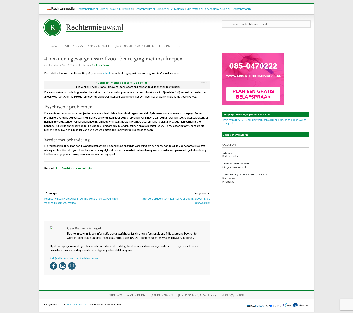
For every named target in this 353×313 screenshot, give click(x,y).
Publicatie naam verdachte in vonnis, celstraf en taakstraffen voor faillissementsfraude (81, 200)
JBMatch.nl (177, 9)
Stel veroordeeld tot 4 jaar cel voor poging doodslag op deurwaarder (176, 200)
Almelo (107, 73)
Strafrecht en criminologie (74, 168)
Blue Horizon (229, 177)
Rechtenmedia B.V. (77, 304)
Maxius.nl (115, 9)
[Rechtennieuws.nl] (83, 35)
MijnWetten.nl (195, 9)
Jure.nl (104, 9)
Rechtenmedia (230, 156)
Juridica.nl (163, 9)
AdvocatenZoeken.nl (217, 9)
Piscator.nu (228, 181)
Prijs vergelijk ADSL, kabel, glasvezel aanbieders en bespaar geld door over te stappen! (127, 86)
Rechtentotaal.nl (241, 9)
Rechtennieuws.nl (87, 9)
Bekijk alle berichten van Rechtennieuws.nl (75, 258)
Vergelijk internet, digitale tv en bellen (123, 82)
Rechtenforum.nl (145, 9)
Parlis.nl (128, 9)
